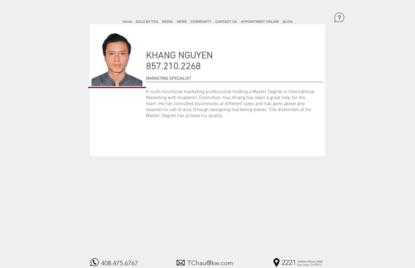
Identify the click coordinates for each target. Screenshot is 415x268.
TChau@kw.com (210, 263)
